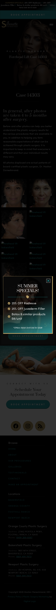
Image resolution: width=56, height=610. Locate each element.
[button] (48, 280)
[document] (28, 305)
